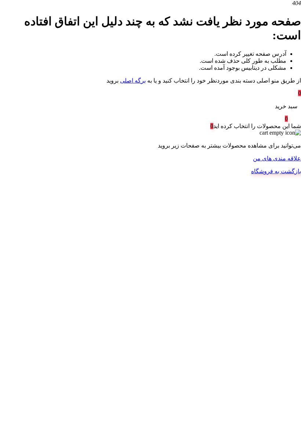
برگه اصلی (133, 80)
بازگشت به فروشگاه (276, 171)
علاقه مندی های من (277, 158)
